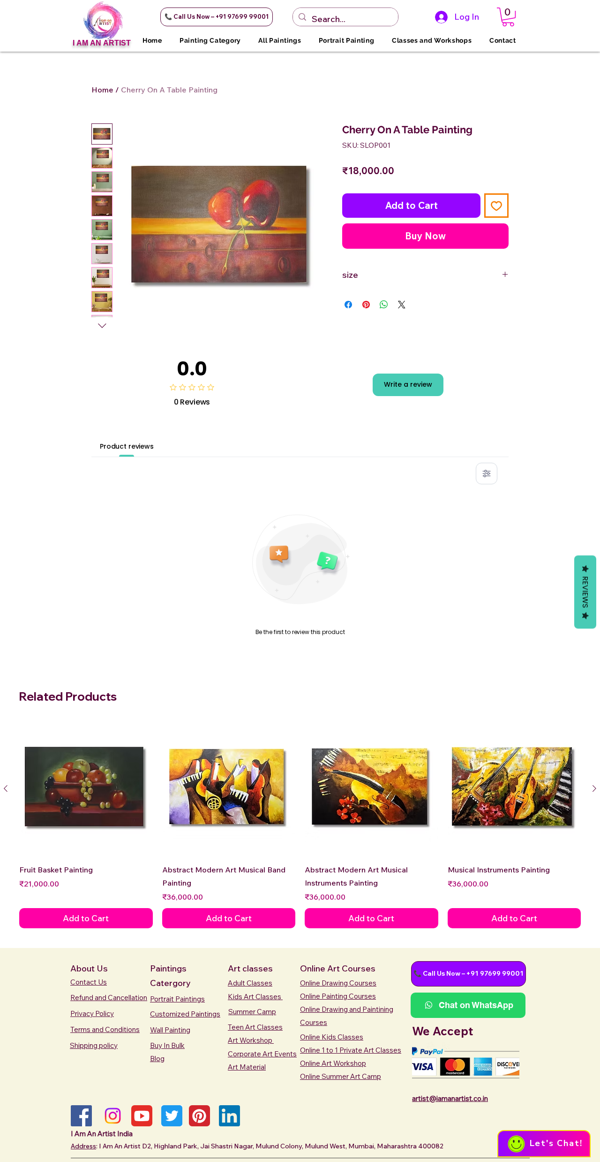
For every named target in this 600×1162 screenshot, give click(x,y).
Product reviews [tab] (127, 446)
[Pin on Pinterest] (366, 304)
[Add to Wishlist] (496, 205)
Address (83, 1146)
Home (102, 89)
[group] (300, 825)
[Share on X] (401, 304)
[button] (216, 17)
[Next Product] (594, 788)
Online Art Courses (337, 968)
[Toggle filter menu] (486, 473)
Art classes (250, 968)
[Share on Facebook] (348, 304)
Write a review (408, 384)
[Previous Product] (5, 788)
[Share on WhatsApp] (384, 304)
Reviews (585, 592)
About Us (89, 968)
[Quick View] (86, 789)
